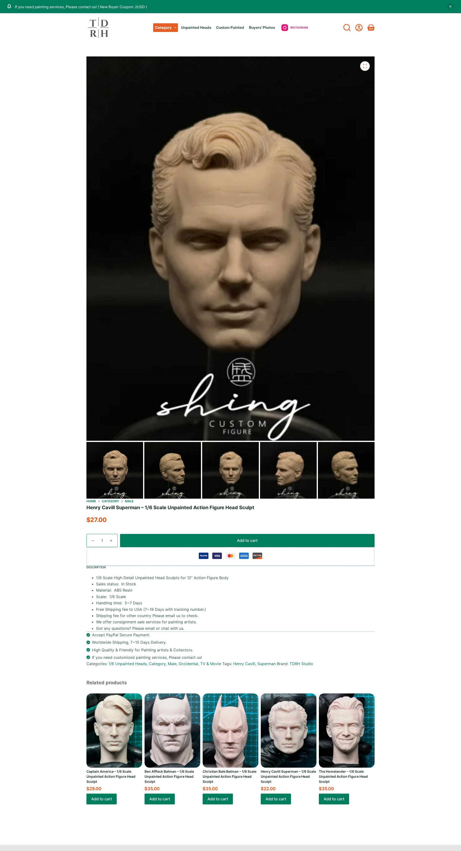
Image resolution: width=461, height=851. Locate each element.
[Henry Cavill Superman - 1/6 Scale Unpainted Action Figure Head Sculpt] (288, 730)
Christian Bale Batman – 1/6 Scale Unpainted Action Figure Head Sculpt (229, 776)
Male (172, 663)
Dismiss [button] (450, 6)
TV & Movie (210, 663)
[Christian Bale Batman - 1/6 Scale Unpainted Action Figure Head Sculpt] (230, 730)
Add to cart (247, 540)
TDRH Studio (301, 663)
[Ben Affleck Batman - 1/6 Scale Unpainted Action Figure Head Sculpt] (172, 730)
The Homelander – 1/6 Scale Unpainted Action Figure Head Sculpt (343, 776)
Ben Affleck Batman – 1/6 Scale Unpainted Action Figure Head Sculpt (169, 776)
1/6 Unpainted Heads (128, 663)
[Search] (347, 27)
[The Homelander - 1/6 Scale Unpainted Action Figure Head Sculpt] (347, 730)
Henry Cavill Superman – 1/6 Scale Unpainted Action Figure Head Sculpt (288, 776)
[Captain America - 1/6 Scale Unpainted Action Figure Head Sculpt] (114, 730)
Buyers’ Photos (262, 27)
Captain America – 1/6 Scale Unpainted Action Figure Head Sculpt (110, 776)
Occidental (188, 663)
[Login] (359, 27)
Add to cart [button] (101, 798)
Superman (266, 663)
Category (163, 27)
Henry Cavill (244, 663)
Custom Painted (230, 27)
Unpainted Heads (196, 27)
